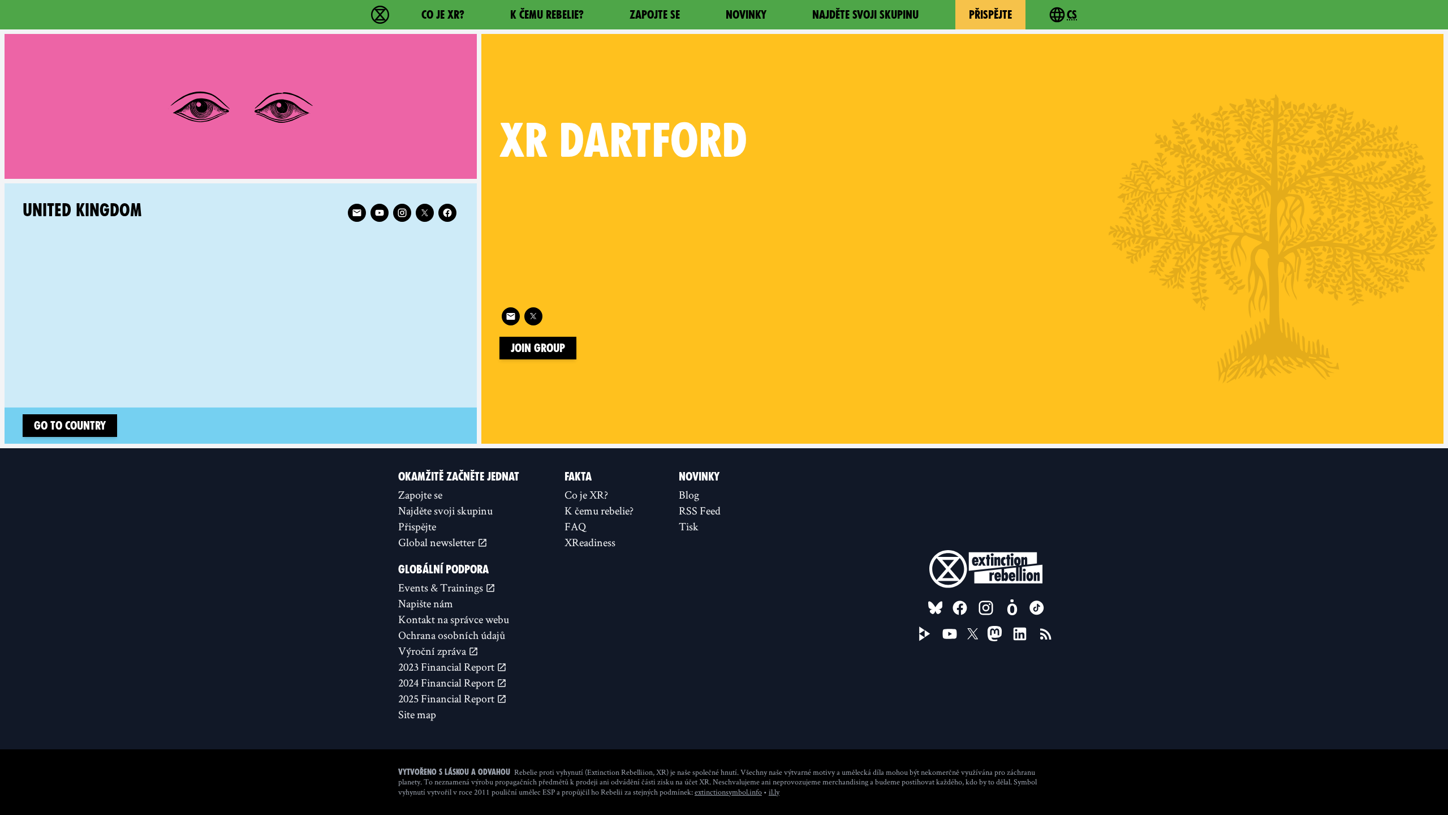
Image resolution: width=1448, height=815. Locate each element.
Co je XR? (442, 15)
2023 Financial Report (447, 666)
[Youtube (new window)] (379, 213)
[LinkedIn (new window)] (1020, 634)
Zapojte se (655, 15)
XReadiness (589, 542)
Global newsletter (437, 542)
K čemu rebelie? (547, 15)
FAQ (575, 526)
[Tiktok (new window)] (1037, 608)
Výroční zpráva (433, 651)
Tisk (689, 526)
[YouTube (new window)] (950, 634)
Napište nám (425, 603)
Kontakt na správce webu (453, 619)
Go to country (70, 425)
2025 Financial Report (447, 698)
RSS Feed (700, 510)
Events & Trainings (441, 587)
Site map (417, 714)
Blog (689, 494)
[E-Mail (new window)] (511, 316)
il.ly (774, 792)
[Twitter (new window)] (533, 316)
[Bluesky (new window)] (935, 608)
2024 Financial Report (447, 682)
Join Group (538, 348)
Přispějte (990, 15)
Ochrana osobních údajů (451, 635)
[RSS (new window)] (1046, 634)
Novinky (746, 15)
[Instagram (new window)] (402, 213)
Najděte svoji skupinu (865, 15)
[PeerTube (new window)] (925, 634)
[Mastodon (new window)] (994, 633)
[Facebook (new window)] (447, 213)
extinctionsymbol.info (728, 792)
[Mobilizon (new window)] (1012, 608)
